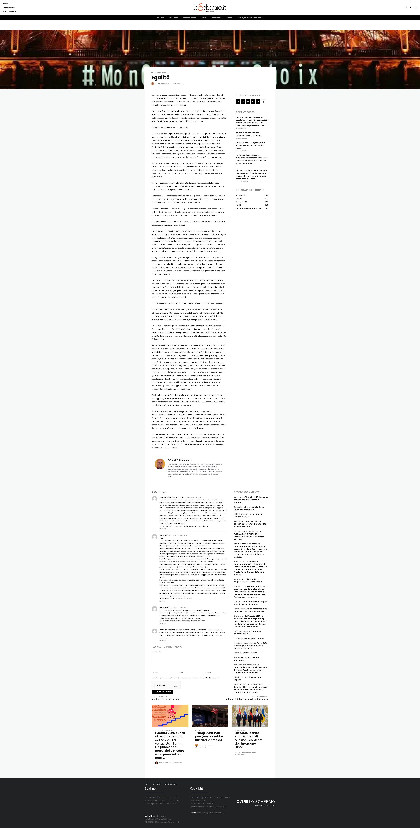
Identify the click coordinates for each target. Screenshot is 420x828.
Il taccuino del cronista (165, 730)
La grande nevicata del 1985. (247, 632)
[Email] (253, 101)
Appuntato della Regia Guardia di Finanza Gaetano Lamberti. (250, 645)
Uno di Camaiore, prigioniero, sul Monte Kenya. (248, 580)
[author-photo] (157, 762)
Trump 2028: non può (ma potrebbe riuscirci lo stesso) (209, 736)
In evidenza (156, 72)
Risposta (162, 529)
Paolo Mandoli (241, 544)
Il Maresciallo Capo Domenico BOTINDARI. (249, 508)
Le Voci (165, 72)
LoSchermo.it (209, 797)
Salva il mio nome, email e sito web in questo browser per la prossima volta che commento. (187, 678)
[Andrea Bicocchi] (153, 83)
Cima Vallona (250, 653)
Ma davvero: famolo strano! (166, 699)
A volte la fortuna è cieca (248, 515)
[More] (263, 101)
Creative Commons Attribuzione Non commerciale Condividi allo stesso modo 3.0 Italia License (208, 803)
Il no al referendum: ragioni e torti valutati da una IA (250, 602)
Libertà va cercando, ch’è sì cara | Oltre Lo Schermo (182, 630)
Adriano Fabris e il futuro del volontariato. (247, 699)
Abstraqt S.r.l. (219, 813)
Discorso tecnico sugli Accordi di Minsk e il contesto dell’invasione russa (250, 145)
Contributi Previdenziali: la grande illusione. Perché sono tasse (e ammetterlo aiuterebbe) (250, 670)
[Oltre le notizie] (210, 7)
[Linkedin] (248, 101)
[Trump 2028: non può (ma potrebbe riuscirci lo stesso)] (210, 716)
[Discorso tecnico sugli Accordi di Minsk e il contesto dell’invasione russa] (250, 716)
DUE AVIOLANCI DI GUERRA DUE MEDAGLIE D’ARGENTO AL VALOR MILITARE (250, 524)
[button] (415, 7)
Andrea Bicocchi (163, 84)
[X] (410, 7)
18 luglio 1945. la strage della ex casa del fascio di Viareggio (251, 500)
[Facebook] (406, 7)
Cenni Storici (240, 730)
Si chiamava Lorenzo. (254, 638)
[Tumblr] (258, 101)
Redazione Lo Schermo (247, 752)
